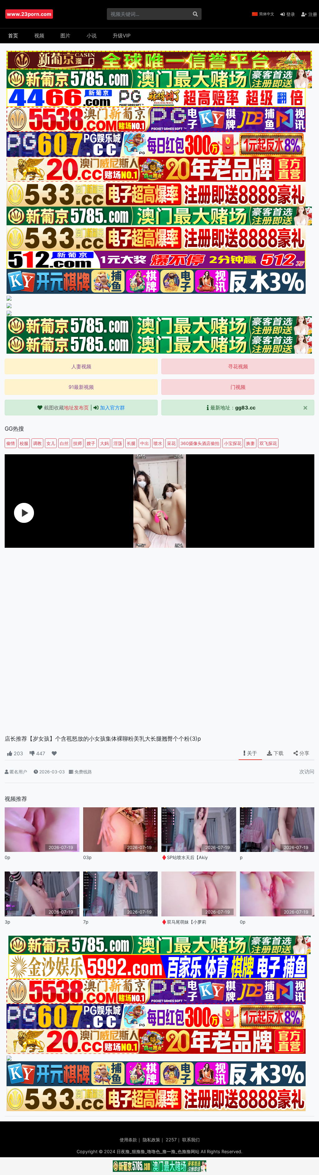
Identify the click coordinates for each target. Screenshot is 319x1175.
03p (87, 857)
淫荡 (117, 443)
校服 (24, 443)
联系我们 (191, 1139)
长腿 (131, 443)
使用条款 (128, 1139)
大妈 (104, 443)
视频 (39, 35)
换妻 (250, 443)
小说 (92, 35)
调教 (37, 443)
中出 (144, 443)
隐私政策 (151, 1139)
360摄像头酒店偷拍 (199, 443)
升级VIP (122, 35)
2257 (171, 1139)
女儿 (50, 443)
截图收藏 (66, 407)
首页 (13, 35)
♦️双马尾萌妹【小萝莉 (183, 921)
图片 (65, 35)
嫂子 (91, 443)
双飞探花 (268, 443)
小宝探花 (232, 443)
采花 (171, 443)
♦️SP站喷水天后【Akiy (184, 857)
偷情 (10, 443)
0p (7, 857)
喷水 (158, 443)
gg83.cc (245, 407)
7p (85, 921)
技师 (77, 443)
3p (7, 921)
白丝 (64, 443)
